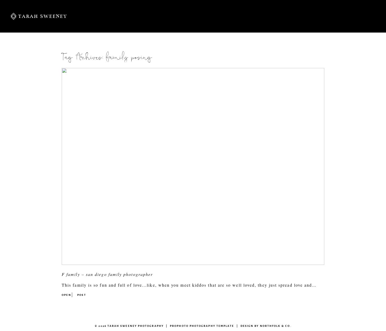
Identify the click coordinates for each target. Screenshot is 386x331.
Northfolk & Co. (275, 326)
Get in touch (280, 16)
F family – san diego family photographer (107, 274)
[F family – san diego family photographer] (193, 263)
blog (238, 16)
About (164, 16)
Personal (130, 16)
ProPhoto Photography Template (202, 326)
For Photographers (345, 16)
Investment (203, 16)
